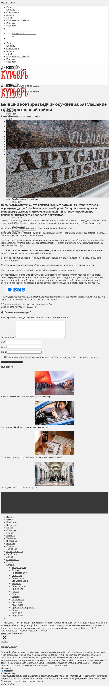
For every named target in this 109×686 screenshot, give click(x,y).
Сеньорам (17, 575)
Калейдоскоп (12, 554)
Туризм (15, 570)
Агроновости (18, 599)
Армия (9, 557)
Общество (11, 530)
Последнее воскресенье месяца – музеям (19, 487)
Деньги (15, 591)
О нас (9, 7)
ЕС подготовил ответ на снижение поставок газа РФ (26, 304)
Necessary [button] (6, 668)
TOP (2, 97)
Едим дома (17, 602)
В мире (9, 519)
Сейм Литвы (12, 559)
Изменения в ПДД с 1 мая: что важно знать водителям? (24, 427)
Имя (3, 341)
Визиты (15, 594)
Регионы (10, 543)
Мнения (10, 533)
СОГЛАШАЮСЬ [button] (10, 630)
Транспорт (11, 549)
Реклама (10, 23)
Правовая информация (18, 20)
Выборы (16, 596)
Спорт (15, 610)
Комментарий (8, 337)
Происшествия (15, 97)
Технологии (17, 202)
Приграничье (18, 588)
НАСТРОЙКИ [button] (40, 630)
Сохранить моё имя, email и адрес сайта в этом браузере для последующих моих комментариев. (51, 357)
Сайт (3, 352)
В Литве (10, 517)
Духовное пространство (23, 607)
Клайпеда (11, 538)
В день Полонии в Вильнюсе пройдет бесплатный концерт (26, 396)
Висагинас (11, 541)
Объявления (12, 12)
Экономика (11, 525)
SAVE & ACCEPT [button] (9, 683)
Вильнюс (10, 535)
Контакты (11, 9)
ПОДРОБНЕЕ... (26, 630)
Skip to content (8, 2)
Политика (11, 113)
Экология (16, 583)
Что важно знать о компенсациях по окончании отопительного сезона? (31, 457)
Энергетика (17, 615)
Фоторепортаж (19, 567)
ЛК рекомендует (19, 572)
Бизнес (9, 118)
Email (3, 347)
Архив (9, 17)
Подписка (11, 25)
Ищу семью (17, 604)
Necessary (9, 670)
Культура (10, 562)
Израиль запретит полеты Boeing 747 (19, 306)
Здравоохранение (21, 580)
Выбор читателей (14, 551)
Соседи (10, 546)
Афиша (10, 15)
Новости (7, 97)
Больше (10, 565)
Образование (18, 578)
